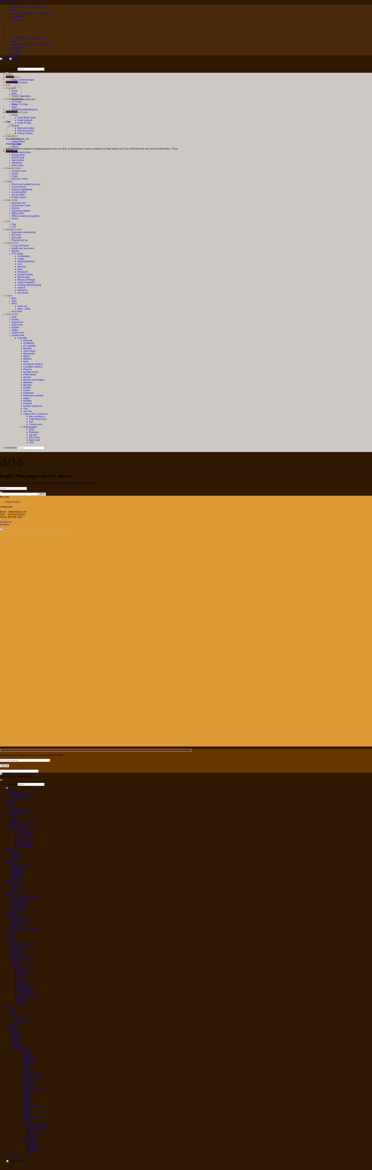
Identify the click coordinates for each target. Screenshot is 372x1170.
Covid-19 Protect (20, 245)
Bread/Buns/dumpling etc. (25, 109)
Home (9, 74)
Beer (14, 298)
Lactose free (18, 335)
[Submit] (7, 451)
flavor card (34, 440)
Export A (27, 403)
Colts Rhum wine (38, 419)
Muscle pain (23, 277)
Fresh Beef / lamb (26, 117)
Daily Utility (12, 200)
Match (26, 356)
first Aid (15, 251)
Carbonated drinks (21, 152)
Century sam (35, 424)
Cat (13, 227)
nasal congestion (26, 282)
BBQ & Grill (18, 213)
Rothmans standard (33, 395)
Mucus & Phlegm (26, 279)
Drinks (9, 149)
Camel (26, 390)
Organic (16, 327)
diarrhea (21, 266)
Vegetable (11, 88)
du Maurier (28, 343)
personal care (19, 203)
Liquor (9, 295)
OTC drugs (17, 253)
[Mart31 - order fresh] (9, 59)
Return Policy (13, 502)
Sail (31, 421)
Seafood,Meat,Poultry (17, 112)
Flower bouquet (20, 82)
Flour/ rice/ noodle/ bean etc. (26, 184)
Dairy (14, 104)
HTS (31, 442)
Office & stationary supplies (26, 216)
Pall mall (27, 340)
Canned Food (19, 187)
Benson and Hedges (33, 380)
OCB (31, 429)
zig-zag (33, 435)
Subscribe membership (23, 232)
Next (25, 361)
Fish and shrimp (25, 130)
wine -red (22, 306)
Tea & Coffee (18, 194)
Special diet (12, 314)
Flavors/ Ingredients (22, 189)
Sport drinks (18, 160)
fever (20, 269)
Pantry (9, 181)
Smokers (4, 524)
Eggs (14, 107)
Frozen (15, 839)
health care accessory (23, 248)
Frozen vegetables (21, 96)
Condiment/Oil (19, 192)
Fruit (8, 85)
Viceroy (27, 377)
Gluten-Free (18, 332)
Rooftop (27, 401)
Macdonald (29, 353)
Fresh (15, 115)
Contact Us (5, 522)
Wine (14, 303)
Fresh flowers (13, 77)
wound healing (25, 274)
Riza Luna (34, 437)
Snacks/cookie (13, 168)
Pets (8, 221)
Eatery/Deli (11, 136)
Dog (14, 224)
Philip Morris (29, 374)
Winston (27, 385)
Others (15, 146)
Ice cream (17, 101)
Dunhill (27, 387)
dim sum (16, 139)
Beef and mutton (25, 128)
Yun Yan (27, 411)
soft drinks (17, 162)
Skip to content (7, 1)
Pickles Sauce (19, 197)
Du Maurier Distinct (33, 364)
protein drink (18, 157)
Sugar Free (17, 322)
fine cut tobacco (37, 416)
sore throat (22, 293)
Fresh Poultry (24, 123)
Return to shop (20, 104)
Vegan (15, 330)
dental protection (26, 261)
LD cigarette (29, 346)
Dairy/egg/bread (14, 99)
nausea (21, 287)
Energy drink (18, 155)
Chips (15, 176)
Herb (14, 808)
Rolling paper (30, 427)
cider (14, 301)
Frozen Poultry (25, 133)
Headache (22, 272)
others (15, 218)
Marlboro (27, 382)
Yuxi (25, 408)
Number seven (30, 372)
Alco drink (17, 311)
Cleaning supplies (21, 211)
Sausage (16, 144)
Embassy (34, 432)
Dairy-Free (17, 325)
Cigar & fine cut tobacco (35, 414)
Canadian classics (32, 366)
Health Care (12, 243)
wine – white (23, 309)
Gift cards (16, 237)
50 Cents (16, 235)
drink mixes (17, 165)
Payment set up (20, 240)
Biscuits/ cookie (20, 178)
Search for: (11, 69)
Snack (15, 173)
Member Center (14, 229)
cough (20, 259)
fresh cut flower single (23, 80)
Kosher (15, 319)
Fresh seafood (24, 120)
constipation (23, 256)
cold (19, 264)
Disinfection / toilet (21, 205)
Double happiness (32, 406)
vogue (26, 398)
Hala (14, 317)
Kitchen (15, 208)
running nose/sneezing (29, 285)
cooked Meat (18, 141)
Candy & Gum (19, 171)
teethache (22, 290)
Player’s (27, 369)
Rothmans (28, 393)
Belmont (27, 348)
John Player (29, 351)
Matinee (27, 359)
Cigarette (22, 338)
